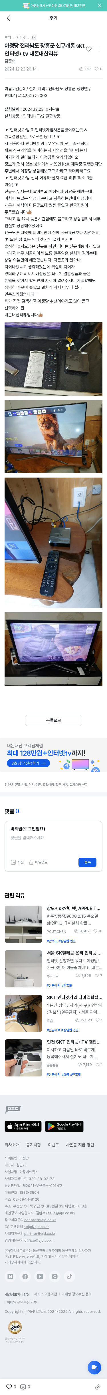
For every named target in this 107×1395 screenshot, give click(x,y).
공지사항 (33, 1145)
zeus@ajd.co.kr (60, 1213)
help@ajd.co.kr (36, 1227)
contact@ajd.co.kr (40, 1220)
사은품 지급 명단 (80, 1145)
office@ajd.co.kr (38, 1240)
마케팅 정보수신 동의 (77, 1294)
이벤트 (53, 1145)
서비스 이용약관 (45, 1294)
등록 (87, 862)
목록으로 (53, 720)
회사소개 (12, 1145)
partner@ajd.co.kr (39, 1233)
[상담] (94, 1367)
